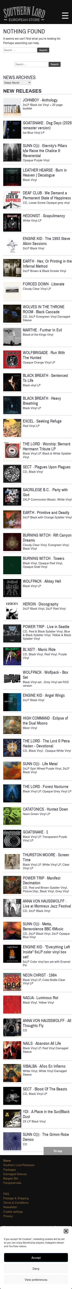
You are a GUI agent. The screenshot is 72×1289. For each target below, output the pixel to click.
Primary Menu (65, 15)
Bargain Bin (10, 1178)
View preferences (36, 1279)
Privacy (8, 1216)
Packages (9, 1169)
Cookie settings (13, 1211)
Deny (36, 1268)
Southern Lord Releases (18, 1165)
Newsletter (10, 1207)
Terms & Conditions (15, 1202)
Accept (36, 1257)
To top (57, 1151)
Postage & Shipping (16, 1198)
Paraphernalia (12, 1183)
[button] (66, 1231)
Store (7, 1160)
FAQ (6, 1194)
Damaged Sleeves (15, 1174)
